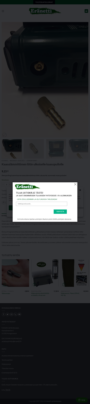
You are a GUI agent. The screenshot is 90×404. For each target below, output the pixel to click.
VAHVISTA (60, 212)
